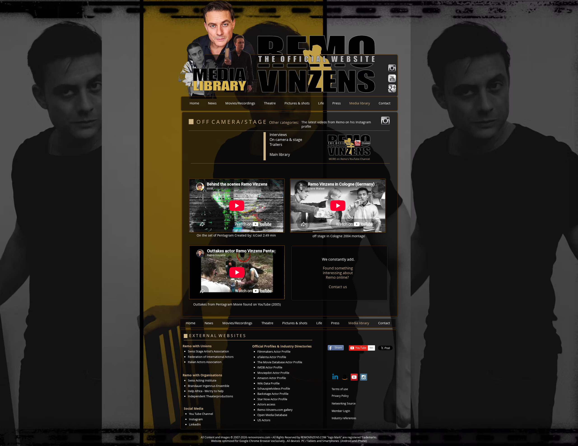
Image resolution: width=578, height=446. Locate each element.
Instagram (196, 419)
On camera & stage (286, 139)
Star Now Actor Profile (272, 399)
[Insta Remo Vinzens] (392, 68)
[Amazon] (344, 377)
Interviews (278, 134)
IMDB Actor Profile (269, 367)
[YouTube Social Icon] (354, 377)
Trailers (276, 144)
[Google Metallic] (392, 88)
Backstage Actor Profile (272, 394)
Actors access (266, 404)
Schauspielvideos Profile (273, 388)
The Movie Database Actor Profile (279, 362)
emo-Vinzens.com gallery (276, 410)
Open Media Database (272, 415)
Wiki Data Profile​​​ (268, 383)
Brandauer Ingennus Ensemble (208, 386)
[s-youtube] (392, 78)
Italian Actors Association (204, 362)
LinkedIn (195, 424)
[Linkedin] (335, 377)
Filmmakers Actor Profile (273, 351)
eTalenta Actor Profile (271, 357)
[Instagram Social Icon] (363, 377)
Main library (280, 154)
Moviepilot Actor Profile (273, 373)
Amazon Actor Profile (271, 378)
